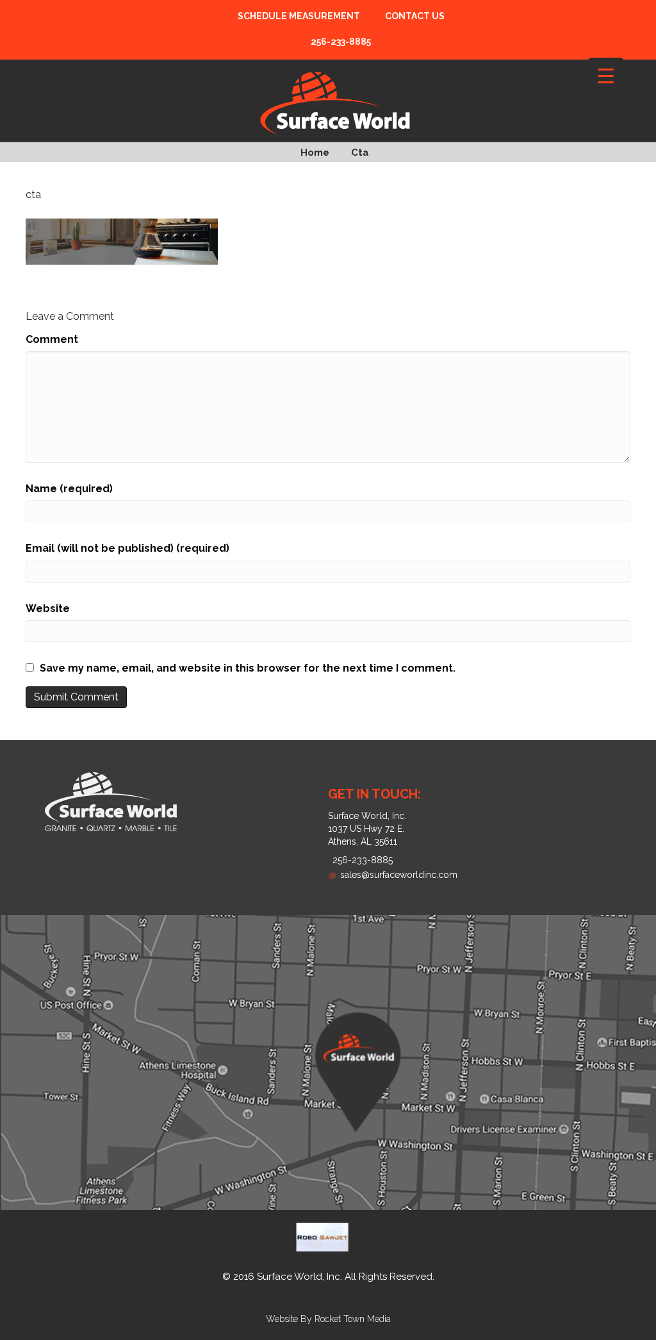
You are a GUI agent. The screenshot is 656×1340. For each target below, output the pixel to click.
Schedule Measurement (299, 16)
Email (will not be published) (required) (127, 548)
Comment (52, 339)
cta (360, 152)
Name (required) (69, 489)
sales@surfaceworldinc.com (392, 875)
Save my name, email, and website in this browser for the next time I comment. (247, 668)
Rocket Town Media (353, 1319)
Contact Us (415, 16)
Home (314, 152)
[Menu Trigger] (605, 75)
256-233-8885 (362, 860)
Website (48, 608)
